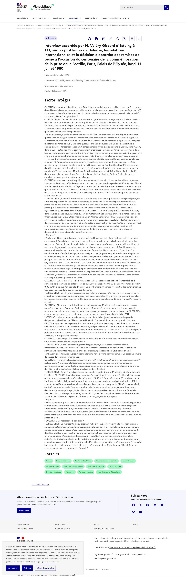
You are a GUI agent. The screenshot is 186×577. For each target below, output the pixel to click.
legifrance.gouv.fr (102, 554)
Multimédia (90, 18)
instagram (147, 505)
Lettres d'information (25, 528)
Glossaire (135, 524)
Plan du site (106, 569)
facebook (133, 505)
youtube (161, 505)
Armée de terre (52, 466)
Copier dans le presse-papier (110, 38)
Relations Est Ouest (83, 461)
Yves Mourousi (91, 80)
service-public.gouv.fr (104, 558)
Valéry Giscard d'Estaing (71, 80)
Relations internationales (106, 461)
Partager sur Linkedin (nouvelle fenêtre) (132, 38)
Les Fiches (57, 18)
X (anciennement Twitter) (140, 505)
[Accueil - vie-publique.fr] (42, 7)
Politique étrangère (96, 466)
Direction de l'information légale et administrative (131, 547)
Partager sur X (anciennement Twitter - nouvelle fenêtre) (124, 38)
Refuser (27, 568)
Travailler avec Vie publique (104, 528)
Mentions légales (92, 569)
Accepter (12, 568)
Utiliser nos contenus (62, 528)
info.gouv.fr (121, 554)
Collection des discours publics (49, 25)
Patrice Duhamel (108, 80)
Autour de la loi (39, 18)
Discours (52, 38)
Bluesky (133, 512)
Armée (49, 461)
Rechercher (166, 7)
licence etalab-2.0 (66, 575)
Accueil (20, 25)
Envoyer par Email (103, 38)
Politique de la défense (73, 466)
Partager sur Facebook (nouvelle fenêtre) (117, 38)
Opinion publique (53, 472)
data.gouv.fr (137, 554)
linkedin (154, 505)
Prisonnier (70, 472)
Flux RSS (96, 524)
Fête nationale (128, 461)
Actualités (21, 18)
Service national (63, 461)
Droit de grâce (115, 466)
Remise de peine (86, 472)
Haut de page (42, 484)
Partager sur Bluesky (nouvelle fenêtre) (139, 38)
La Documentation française (114, 18)
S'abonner (24, 510)
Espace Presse (60, 524)
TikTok (140, 512)
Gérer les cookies (45, 568)
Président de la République (108, 472)
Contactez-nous (23, 524)
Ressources (73, 18)
